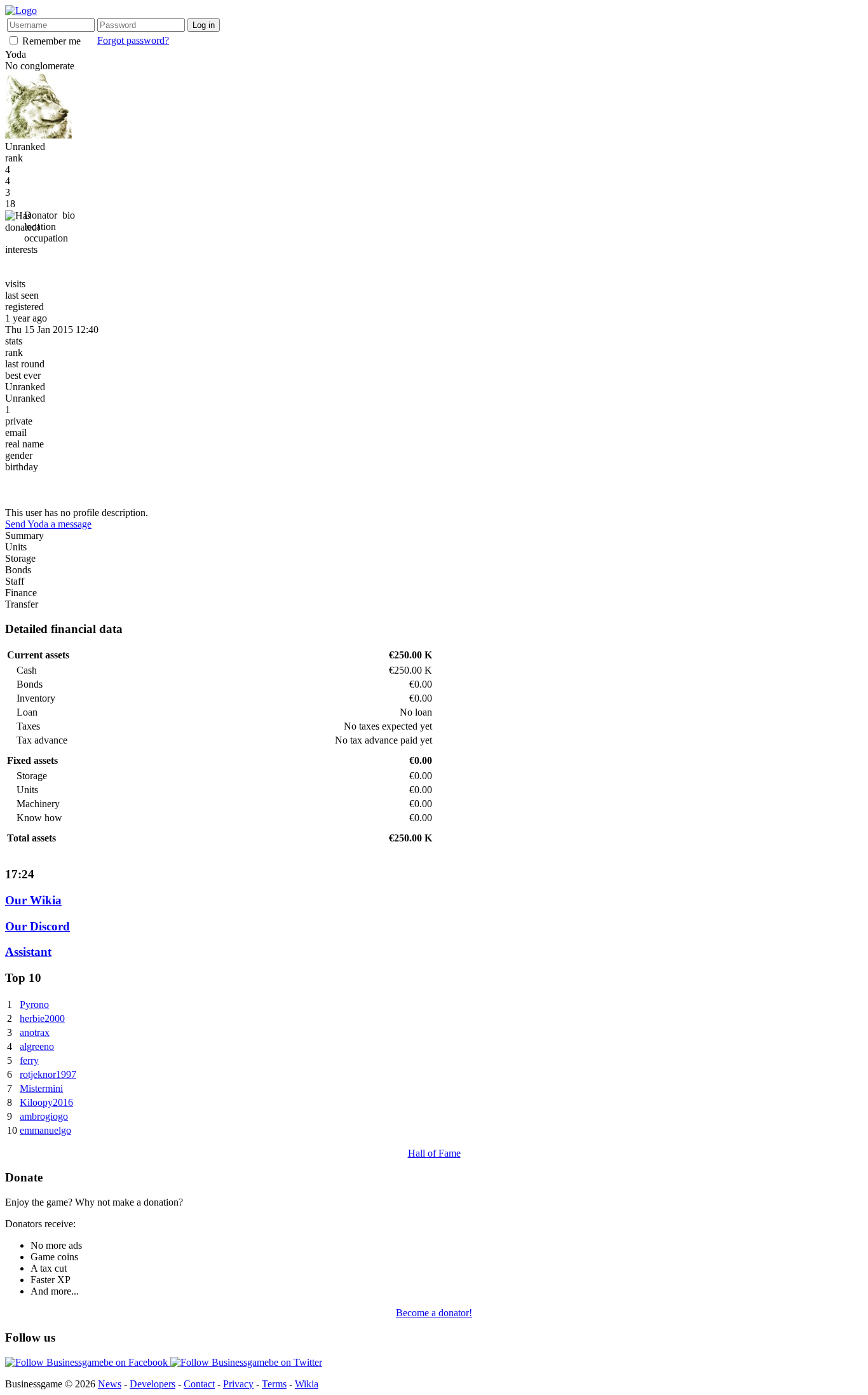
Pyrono (34, 1004)
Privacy (238, 1383)
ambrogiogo (44, 1116)
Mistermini (41, 1088)
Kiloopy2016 (46, 1102)
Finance (21, 592)
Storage (20, 558)
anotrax (35, 1032)
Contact (199, 1383)
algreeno (37, 1046)
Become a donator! (434, 1312)
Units (16, 546)
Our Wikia (33, 900)
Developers (152, 1383)
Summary (24, 535)
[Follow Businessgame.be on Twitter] (246, 1362)
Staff (14, 581)
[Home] (21, 10)
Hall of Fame (434, 1153)
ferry (29, 1060)
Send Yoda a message (48, 524)
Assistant (28, 951)
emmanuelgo (45, 1130)
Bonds (18, 569)
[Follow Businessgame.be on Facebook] (87, 1362)
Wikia (306, 1383)
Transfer (21, 604)
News (109, 1383)
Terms (274, 1383)
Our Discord (37, 926)
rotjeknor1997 (48, 1074)
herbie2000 (42, 1018)
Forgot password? (133, 40)
